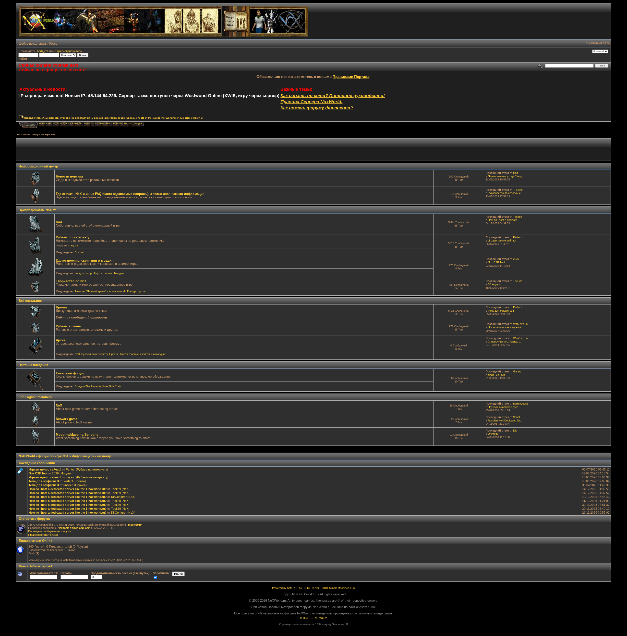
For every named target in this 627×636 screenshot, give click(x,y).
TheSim (517, 281)
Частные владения (33, 365)
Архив (61, 340)
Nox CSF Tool (496, 262)
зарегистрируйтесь (68, 51)
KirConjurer (119, 496)
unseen (68, 485)
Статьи (79, 252)
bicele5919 (135, 524)
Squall (74, 245)
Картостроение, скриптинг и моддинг (85, 260)
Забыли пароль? (40, 566)
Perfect (517, 237)
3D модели (494, 284)
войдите (42, 51)
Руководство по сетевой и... (505, 192)
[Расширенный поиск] (540, 65)
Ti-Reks (518, 189)
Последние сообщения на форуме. (50, 531)
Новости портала (69, 176)
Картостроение (103, 273)
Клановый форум (70, 373)
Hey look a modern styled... (504, 407)
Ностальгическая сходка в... (505, 327)
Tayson (70, 477)
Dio (515, 430)
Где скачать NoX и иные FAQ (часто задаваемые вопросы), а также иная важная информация (130, 194)
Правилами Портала (351, 77)
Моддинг (119, 273)
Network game (66, 419)
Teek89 (517, 216)
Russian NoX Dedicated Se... (505, 420)
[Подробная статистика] (43, 534)
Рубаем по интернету (72, 237)
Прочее (61, 307)
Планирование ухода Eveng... (506, 176)
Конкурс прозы (136, 291)
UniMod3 (493, 433)
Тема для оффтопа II (501, 310)
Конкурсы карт (84, 273)
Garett (517, 371)
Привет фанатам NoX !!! (37, 210)
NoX (59, 222)
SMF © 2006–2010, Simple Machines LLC (330, 587)
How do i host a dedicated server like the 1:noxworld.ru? (68, 489)
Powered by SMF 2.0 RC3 (287, 587)
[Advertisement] (313, 150)
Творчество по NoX (71, 281)
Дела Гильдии (496, 374)
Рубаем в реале (68, 326)
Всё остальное (30, 301)
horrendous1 (520, 403)
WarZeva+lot (520, 323)
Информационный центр (38, 166)
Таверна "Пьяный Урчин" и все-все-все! (100, 291)
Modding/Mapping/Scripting (77, 434)
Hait (515, 172)
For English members (35, 397)
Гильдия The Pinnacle (88, 386)
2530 (516, 258)
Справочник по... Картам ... (504, 341)
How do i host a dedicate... (503, 219)
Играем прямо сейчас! (502, 240)
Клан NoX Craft (111, 386)
